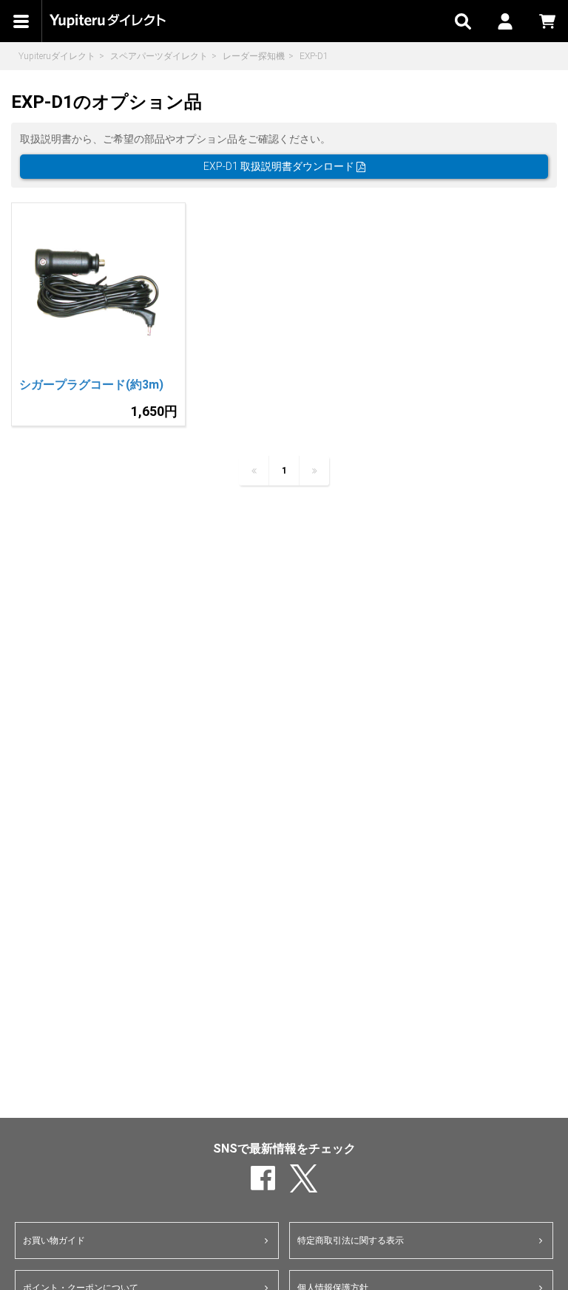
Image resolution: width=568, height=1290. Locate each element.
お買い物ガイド (54, 1240)
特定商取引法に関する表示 (350, 1240)
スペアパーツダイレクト (159, 56)
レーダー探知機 (254, 56)
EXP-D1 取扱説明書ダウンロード (279, 166)
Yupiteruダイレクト (56, 56)
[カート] (547, 21)
